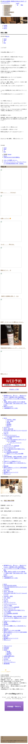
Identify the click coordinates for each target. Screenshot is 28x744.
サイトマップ (7, 660)
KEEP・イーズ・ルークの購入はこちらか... (12, 322)
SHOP (6, 13)
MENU (7, 8)
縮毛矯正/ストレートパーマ (11, 472)
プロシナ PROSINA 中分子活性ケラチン (14, 449)
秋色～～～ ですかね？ (8, 192)
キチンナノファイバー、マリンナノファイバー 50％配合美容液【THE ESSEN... (15, 162)
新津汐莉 (6, 466)
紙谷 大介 (9, 654)
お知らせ (6, 433)
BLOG (6, 10)
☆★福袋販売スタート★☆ (11, 408)
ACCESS (7, 15)
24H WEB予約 (9, 12)
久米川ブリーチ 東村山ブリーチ (12, 461)
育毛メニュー (7, 473)
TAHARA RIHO (11, 419)
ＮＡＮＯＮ (7, 427)
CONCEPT (8, 5)
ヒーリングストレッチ (10, 447)
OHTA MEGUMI (8, 429)
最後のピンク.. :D (6, 270)
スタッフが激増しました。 (11, 160)
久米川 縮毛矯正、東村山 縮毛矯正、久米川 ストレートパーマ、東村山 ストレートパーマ (15, 458)
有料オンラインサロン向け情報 (15, 453)
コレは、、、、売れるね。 (8, 244)
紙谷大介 (9, 425)
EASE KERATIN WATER (13, 436)
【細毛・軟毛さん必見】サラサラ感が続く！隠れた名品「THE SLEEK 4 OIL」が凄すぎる (15, 403)
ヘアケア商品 (7, 450)
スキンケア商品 (8, 438)
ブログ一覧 (7, 657)
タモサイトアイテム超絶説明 (11, 445)
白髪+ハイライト (5, 218)
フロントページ (8, 645)
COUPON (7, 6)
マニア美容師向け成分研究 (11, 452)
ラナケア (6, 455)
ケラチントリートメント (10, 435)
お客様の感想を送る (9, 656)
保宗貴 (8, 422)
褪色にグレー (4, 374)
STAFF (7, 9)
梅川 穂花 (7, 470)
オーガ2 (9, 444)
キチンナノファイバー (16, 442)
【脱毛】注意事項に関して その (10, 296)
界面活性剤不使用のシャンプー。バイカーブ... (13, 348)
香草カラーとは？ (8, 406)
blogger (9, 154)
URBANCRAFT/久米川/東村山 (12, 157)
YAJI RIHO (10, 421)
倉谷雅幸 (9, 424)
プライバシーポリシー (10, 662)
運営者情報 (7, 663)
